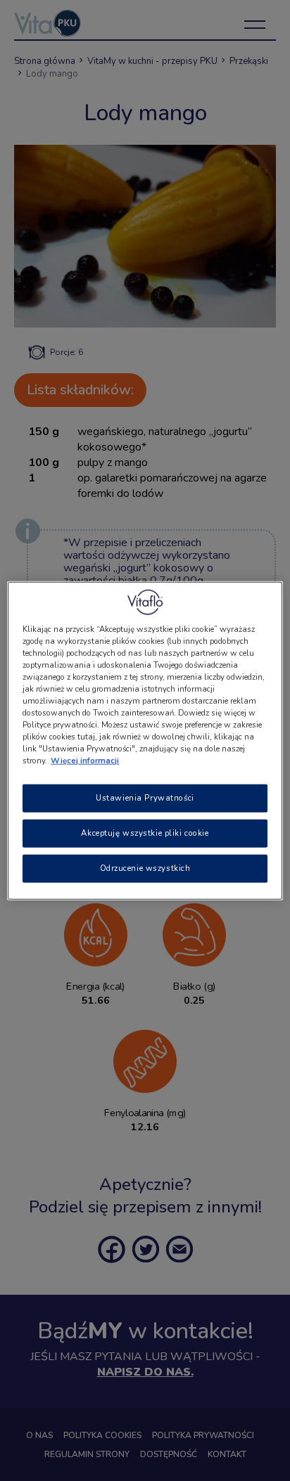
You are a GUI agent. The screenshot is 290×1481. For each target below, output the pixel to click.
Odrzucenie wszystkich (145, 868)
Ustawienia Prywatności (145, 797)
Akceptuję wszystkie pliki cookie (144, 833)
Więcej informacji (85, 760)
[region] (144, 740)
